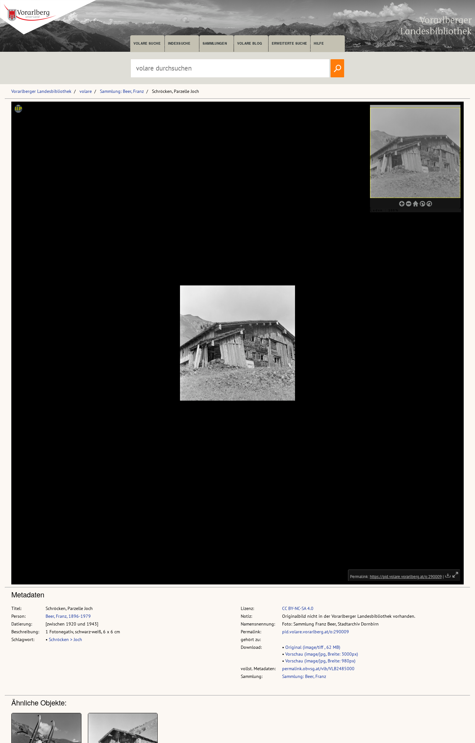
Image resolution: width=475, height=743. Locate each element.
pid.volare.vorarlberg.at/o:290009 (315, 632)
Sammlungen (215, 43)
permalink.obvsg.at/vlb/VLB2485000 (318, 668)
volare (85, 91)
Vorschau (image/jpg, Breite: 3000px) (321, 654)
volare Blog (249, 43)
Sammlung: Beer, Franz (122, 91)
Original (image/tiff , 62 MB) (312, 647)
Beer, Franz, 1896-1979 (68, 616)
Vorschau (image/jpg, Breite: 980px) (320, 661)
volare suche (147, 43)
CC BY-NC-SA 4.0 (297, 608)
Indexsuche (179, 43)
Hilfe (319, 43)
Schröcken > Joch (65, 639)
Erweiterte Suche (289, 43)
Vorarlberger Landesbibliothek (41, 91)
